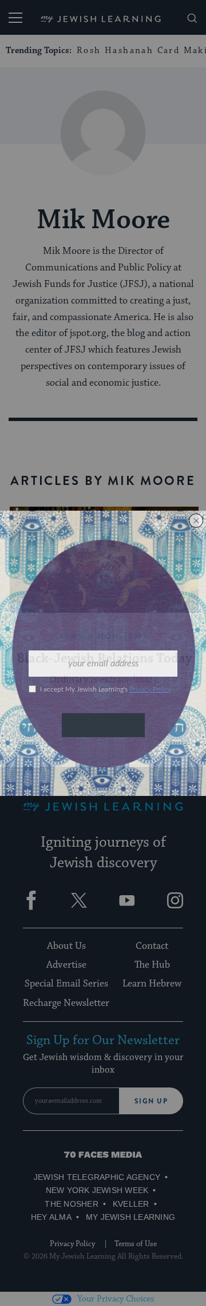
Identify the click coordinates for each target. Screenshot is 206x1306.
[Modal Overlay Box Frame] (103, 653)
